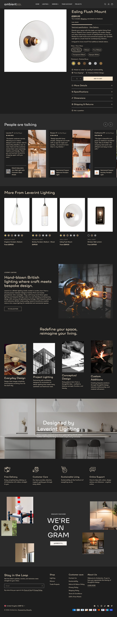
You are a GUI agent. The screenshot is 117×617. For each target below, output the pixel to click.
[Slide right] (111, 124)
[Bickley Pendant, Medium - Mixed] (44, 215)
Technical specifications (80, 27)
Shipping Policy (74, 590)
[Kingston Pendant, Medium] (16, 215)
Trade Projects (55, 584)
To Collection (13, 309)
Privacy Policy (73, 587)
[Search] (105, 4)
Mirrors (52, 581)
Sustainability (73, 581)
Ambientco (13, 610)
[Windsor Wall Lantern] (100, 215)
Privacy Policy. (37, 590)
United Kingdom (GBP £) (15, 606)
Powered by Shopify (25, 610)
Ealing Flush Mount (66, 242)
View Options (94, 27)
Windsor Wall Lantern (95, 242)
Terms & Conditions (75, 593)
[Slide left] (105, 124)
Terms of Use (28, 590)
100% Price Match (75, 596)
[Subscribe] (42, 586)
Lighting (52, 578)
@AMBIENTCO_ (58, 543)
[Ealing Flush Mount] (72, 215)
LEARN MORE (92, 585)
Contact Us (73, 578)
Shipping (84, 19)
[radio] (76, 50)
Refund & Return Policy (77, 584)
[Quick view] (27, 202)
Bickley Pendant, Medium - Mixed (43, 242)
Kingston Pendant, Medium (13, 242)
